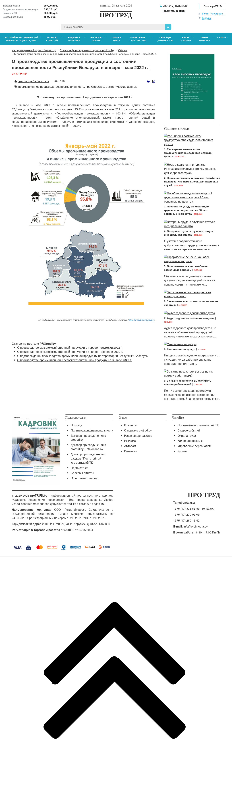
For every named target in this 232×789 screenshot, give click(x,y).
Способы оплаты (82, 473)
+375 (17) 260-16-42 (186, 520)
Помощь (76, 425)
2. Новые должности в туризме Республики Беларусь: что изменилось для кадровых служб (192, 181)
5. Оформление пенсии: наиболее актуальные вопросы (186, 267)
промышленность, (72, 86)
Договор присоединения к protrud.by (88, 437)
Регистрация (216, 13)
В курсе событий (189, 430)
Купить (182, 451)
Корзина (206, 17)
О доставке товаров (84, 478)
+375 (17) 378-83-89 (186, 508)
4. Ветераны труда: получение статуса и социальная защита (189, 232)
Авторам (130, 446)
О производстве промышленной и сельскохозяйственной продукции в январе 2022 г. (74, 360)
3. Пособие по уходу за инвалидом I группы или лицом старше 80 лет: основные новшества (187, 210)
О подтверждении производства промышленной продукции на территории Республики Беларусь (82, 356)
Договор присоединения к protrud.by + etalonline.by (88, 447)
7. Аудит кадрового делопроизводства (189, 318)
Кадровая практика (190, 441)
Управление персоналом (194, 446)
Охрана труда (187, 435)
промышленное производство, (39, 86)
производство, (95, 86)
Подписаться (79, 468)
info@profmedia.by (195, 526)
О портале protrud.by (138, 430)
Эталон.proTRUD (213, 6)
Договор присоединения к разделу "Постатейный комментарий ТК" (88, 458)
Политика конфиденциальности (92, 430)
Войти (205, 13)
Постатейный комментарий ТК (198, 425)
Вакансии (130, 451)
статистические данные (121, 86)
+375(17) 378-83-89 (175, 6)
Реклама (130, 441)
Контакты (130, 425)
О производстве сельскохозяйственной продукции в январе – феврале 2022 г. (70, 352)
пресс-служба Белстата (33, 81)
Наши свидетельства (138, 435)
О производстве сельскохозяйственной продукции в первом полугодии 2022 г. (70, 347)
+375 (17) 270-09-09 (186, 514)
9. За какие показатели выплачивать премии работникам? (187, 382)
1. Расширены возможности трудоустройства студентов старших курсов (188, 152)
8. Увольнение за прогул (179, 349)
